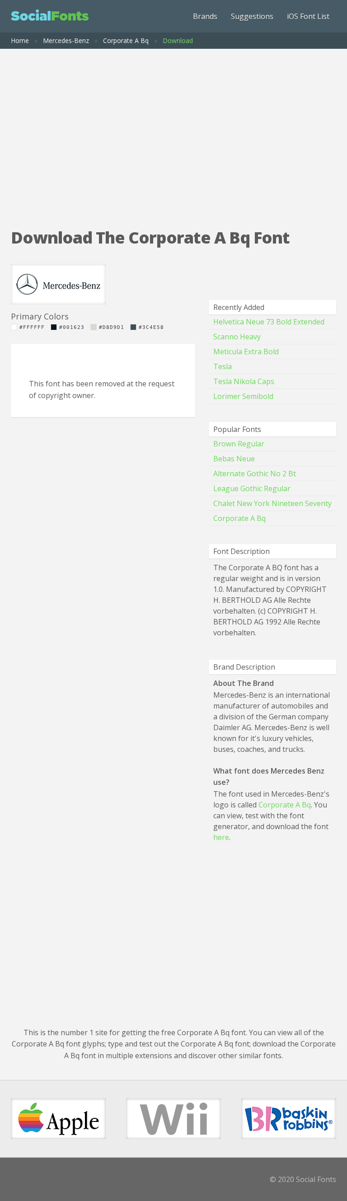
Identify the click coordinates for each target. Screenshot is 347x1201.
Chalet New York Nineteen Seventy (272, 503)
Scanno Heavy (237, 336)
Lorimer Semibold (243, 396)
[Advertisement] (173, 130)
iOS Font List (308, 16)
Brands (205, 16)
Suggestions (252, 16)
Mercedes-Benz (66, 40)
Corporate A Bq (126, 40)
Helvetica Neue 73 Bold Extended (268, 321)
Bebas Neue (234, 458)
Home (20, 40)
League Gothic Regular (252, 488)
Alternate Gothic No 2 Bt (254, 473)
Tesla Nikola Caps (243, 381)
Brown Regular (238, 443)
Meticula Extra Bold (246, 351)
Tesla (222, 366)
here (221, 837)
